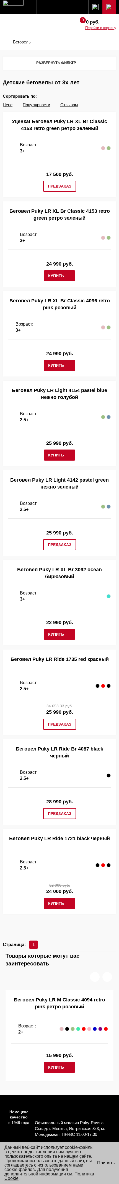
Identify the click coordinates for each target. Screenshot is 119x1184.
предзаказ (59, 186)
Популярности (36, 104)
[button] (95, 977)
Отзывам (69, 104)
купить (56, 276)
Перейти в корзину (100, 28)
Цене (7, 104)
